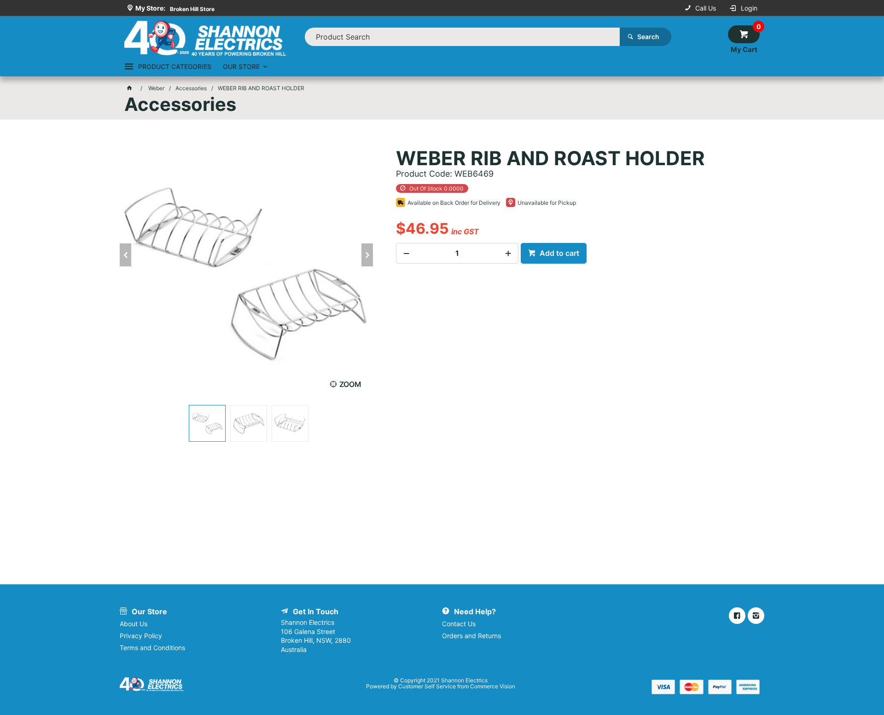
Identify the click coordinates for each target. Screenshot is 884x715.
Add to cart (558, 253)
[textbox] (462, 37)
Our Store (241, 66)
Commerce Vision (492, 686)
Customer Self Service (427, 686)
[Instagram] (756, 615)
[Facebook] (737, 615)
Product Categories (174, 66)
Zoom (350, 384)
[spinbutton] (457, 253)
